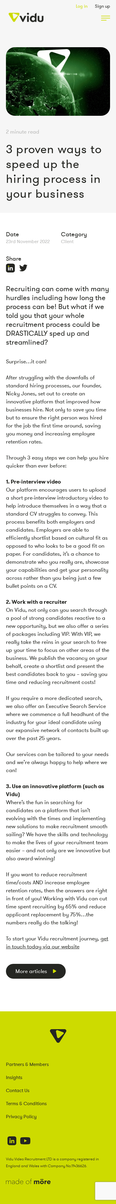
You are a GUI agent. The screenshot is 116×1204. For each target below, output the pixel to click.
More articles (31, 971)
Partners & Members (27, 1064)
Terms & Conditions (26, 1103)
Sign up (102, 6)
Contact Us (17, 1090)
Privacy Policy (21, 1116)
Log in (81, 6)
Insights (14, 1077)
